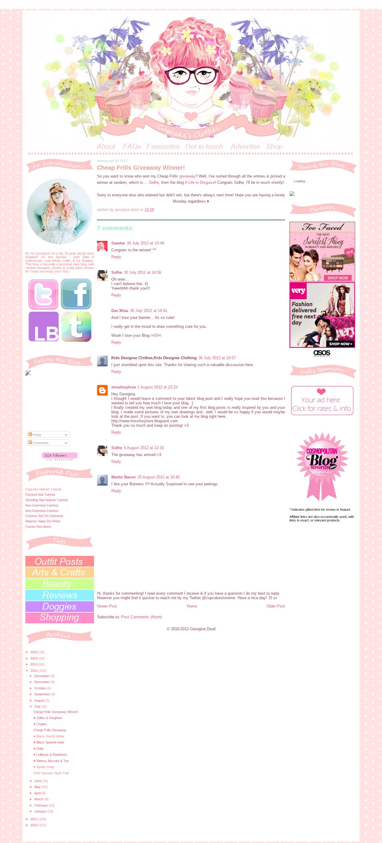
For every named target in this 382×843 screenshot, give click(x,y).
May (37, 787)
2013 (34, 664)
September (42, 694)
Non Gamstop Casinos (41, 505)
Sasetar (118, 243)
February (41, 805)
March (39, 799)
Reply (116, 257)
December (42, 676)
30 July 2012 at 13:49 (145, 243)
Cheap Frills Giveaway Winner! (55, 712)
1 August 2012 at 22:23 (158, 387)
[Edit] (59, 362)
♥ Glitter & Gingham (47, 718)
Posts (36, 435)
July (37, 706)
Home (192, 606)
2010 (34, 825)
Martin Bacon (123, 477)
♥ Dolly (38, 748)
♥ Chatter (40, 724)
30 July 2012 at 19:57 (217, 358)
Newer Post (107, 606)
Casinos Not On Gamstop (44, 516)
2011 (34, 819)
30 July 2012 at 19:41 (148, 310)
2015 (34, 652)
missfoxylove (123, 387)
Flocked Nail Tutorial (40, 494)
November (42, 682)
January (40, 811)
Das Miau (119, 310)
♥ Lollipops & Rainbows (50, 754)
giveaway (187, 176)
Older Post (276, 606)
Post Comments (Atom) (141, 617)
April (37, 793)
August (39, 700)
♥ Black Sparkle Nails (48, 742)
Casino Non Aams (38, 526)
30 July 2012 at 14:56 (142, 272)
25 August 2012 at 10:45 (159, 477)
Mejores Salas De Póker (43, 521)
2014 (34, 658)
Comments (40, 443)
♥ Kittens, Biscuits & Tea (51, 761)
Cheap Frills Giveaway (49, 730)
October (40, 688)
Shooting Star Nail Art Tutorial (46, 500)
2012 (34, 670)
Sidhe (154, 182)
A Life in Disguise (200, 182)
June (38, 781)
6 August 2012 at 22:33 (144, 448)
